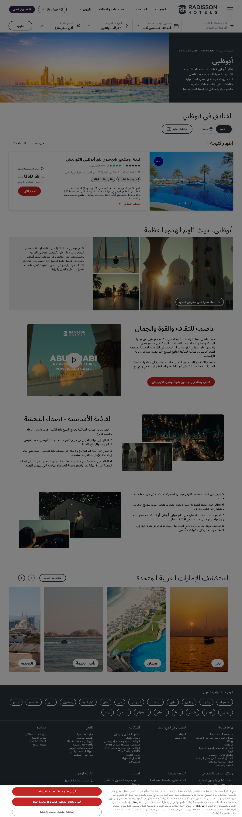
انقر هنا (201, 805)
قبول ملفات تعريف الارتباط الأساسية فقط (57, 801)
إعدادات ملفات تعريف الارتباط (57, 812)
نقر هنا (136, 802)
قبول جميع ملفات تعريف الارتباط (57, 791)
